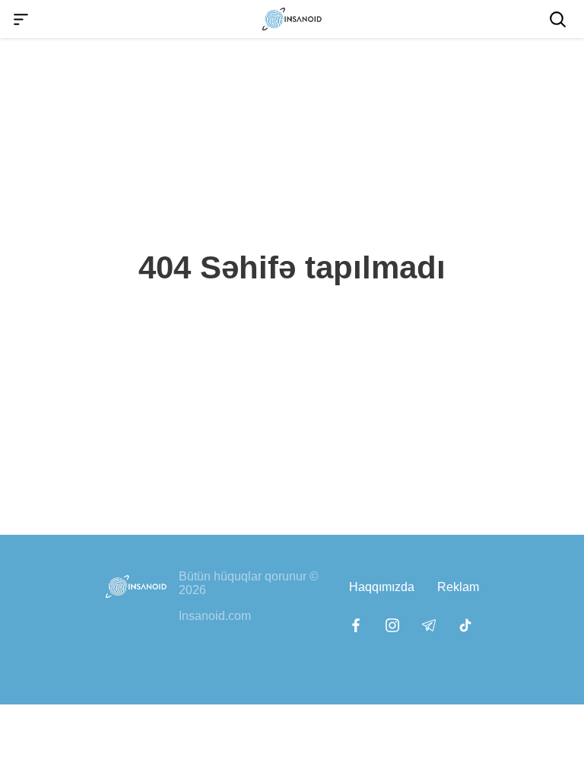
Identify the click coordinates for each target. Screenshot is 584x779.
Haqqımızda (381, 586)
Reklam (458, 586)
